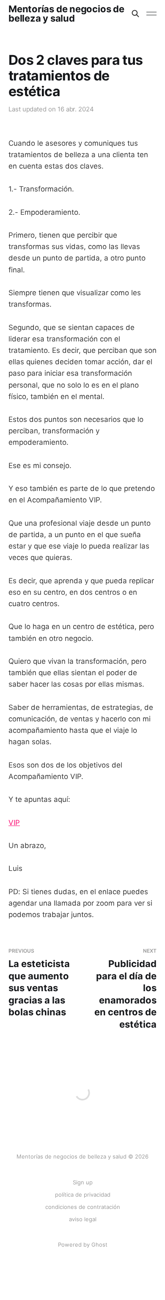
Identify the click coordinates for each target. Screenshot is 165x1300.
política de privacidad (82, 1194)
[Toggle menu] (151, 13)
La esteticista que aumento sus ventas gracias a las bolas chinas (39, 982)
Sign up (83, 1182)
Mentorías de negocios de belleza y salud (66, 13)
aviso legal (82, 1219)
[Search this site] (135, 13)
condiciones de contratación (82, 1206)
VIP (14, 822)
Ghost (99, 1244)
